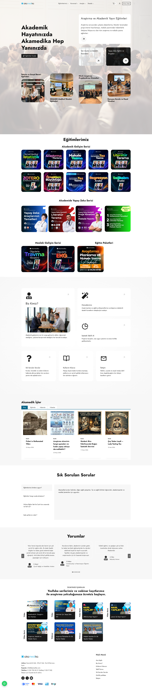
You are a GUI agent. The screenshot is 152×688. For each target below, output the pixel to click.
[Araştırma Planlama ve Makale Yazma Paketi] (90, 259)
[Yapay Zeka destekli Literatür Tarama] (62, 219)
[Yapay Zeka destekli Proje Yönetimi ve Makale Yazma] (89, 219)
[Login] (120, 3)
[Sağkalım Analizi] (121, 182)
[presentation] (35, 423)
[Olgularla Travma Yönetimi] (34, 259)
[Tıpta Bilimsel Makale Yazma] (76, 159)
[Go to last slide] (22, 556)
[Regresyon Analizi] (98, 182)
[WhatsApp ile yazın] (4, 683)
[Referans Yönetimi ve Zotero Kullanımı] (31, 182)
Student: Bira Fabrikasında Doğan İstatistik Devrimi (89, 444)
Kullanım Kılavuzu (101, 666)
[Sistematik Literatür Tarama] (121, 159)
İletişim (98, 678)
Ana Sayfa (99, 660)
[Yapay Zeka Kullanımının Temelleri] (34, 219)
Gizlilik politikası (101, 675)
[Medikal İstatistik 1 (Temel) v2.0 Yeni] (31, 159)
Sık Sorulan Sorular (102, 672)
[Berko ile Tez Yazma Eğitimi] (76, 182)
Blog (27, 438)
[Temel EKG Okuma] (61, 259)
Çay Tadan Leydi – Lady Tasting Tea (115, 442)
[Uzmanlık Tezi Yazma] (98, 159)
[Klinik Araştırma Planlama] (53, 159)
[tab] (24, 407)
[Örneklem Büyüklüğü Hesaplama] (53, 182)
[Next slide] (129, 556)
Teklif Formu (99, 669)
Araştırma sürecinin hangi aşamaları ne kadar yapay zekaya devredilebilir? (61, 445)
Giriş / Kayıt (126, 3)
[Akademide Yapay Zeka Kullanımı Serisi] (118, 219)
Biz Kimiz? (99, 663)
